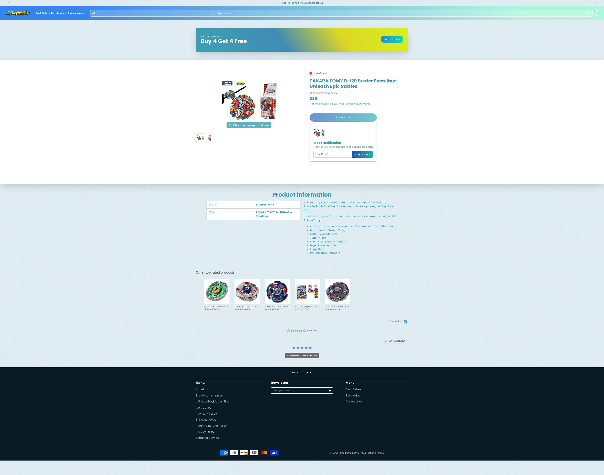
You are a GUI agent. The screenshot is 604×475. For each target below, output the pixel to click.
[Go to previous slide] (8, 3)
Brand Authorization (209, 395)
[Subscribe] (329, 390)
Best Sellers (43, 13)
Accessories (75, 13)
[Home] (18, 13)
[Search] (589, 13)
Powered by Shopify (372, 453)
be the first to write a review (302, 355)
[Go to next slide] (596, 3)
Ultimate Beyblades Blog (212, 401)
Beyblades (57, 13)
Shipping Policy (206, 420)
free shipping (323, 104)
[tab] (395, 341)
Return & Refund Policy (211, 426)
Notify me (362, 154)
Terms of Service (207, 438)
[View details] (302, 40)
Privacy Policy (205, 432)
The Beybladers (349, 453)
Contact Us (203, 408)
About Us (202, 389)
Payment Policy (206, 414)
